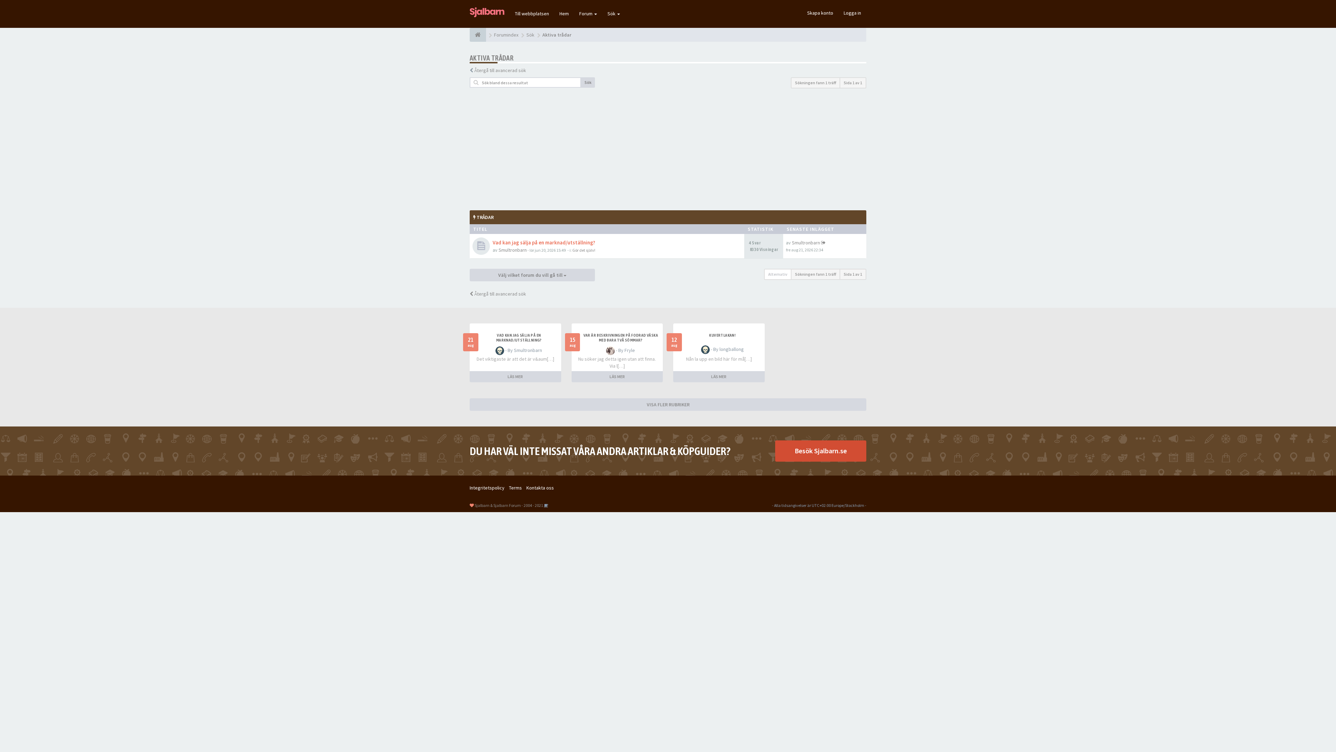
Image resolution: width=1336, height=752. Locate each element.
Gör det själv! (583, 250)
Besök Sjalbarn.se (821, 450)
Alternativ (777, 274)
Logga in (852, 13)
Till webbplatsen (532, 13)
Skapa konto (820, 13)
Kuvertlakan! (722, 335)
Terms (515, 488)
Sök (612, 13)
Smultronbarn (513, 250)
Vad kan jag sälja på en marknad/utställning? (544, 242)
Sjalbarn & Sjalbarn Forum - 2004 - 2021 (509, 505)
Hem (564, 13)
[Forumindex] (478, 35)
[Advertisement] (668, 149)
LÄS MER (515, 376)
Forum (586, 13)
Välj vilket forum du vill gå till (531, 275)
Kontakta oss (540, 488)
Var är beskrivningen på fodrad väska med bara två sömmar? (620, 338)
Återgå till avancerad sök (500, 70)
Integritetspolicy (487, 488)
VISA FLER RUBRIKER (668, 404)
